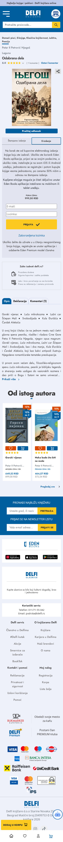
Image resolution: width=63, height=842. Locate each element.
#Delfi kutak (17, 637)
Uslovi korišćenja (17, 693)
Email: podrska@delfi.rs (31, 613)
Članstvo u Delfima (17, 630)
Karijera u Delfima (45, 637)
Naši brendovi (45, 644)
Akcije (17, 644)
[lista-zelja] (10, 448)
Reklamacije (17, 675)
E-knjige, (21, 38)
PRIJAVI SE (47, 527)
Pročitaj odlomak (31, 131)
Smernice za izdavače (17, 652)
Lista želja (45, 689)
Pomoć (17, 700)
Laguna (6, 53)
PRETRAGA (46, 511)
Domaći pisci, (9, 38)
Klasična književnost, (37, 38)
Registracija (45, 675)
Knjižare (45, 630)
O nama (45, 650)
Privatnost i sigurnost (17, 684)
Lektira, (53, 38)
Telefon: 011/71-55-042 (31, 609)
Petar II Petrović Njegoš (16, 48)
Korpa (45, 682)
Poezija (6, 41)
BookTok (17, 661)
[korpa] (22, 448)
